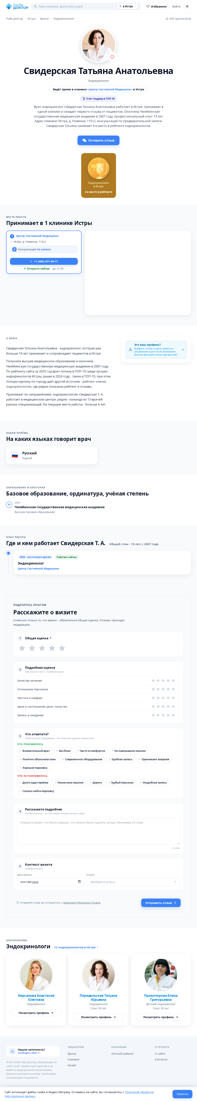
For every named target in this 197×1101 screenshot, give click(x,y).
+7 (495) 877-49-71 (46, 261)
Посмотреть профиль (34, 1013)
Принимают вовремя (154, 759)
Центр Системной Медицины (37, 236)
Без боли (63, 751)
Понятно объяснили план (38, 759)
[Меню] (187, 6)
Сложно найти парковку (37, 791)
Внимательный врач (35, 751)
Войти (176, 6)
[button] (44, 252)
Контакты (161, 1059)
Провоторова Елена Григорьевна (160, 998)
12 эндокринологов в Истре (75, 947)
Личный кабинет (122, 1053)
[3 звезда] (42, 648)
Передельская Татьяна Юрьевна (98, 998)
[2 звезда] (32, 648)
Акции (72, 1065)
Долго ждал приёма (34, 782)
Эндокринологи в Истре (98, 184)
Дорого (96, 782)
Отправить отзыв (158, 903)
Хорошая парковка (33, 768)
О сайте (160, 1053)
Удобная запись (120, 759)
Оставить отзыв (101, 140)
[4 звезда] (52, 648)
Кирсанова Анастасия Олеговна (36, 998)
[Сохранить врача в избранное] (112, 57)
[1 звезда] (22, 648)
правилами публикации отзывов (81, 902)
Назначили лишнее (69, 782)
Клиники (73, 1059)
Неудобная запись (153, 782)
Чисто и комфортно (91, 751)
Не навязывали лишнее (129, 751)
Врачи (72, 1053)
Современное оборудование (82, 759)
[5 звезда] (62, 648)
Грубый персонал (121, 782)
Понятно (182, 1094)
